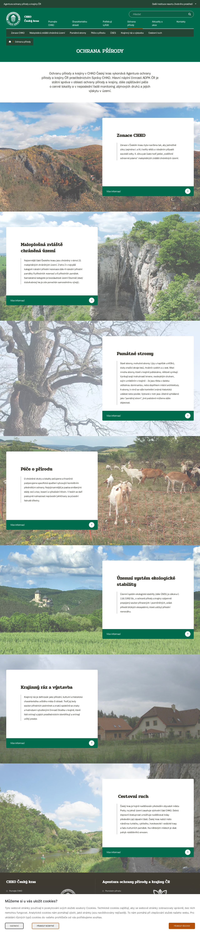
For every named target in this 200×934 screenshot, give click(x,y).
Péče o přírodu (98, 32)
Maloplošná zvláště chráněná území (47, 32)
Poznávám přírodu (113, 891)
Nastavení (14, 926)
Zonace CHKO (18, 32)
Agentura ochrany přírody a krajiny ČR (22, 3)
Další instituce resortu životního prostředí (172, 3)
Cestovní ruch (155, 32)
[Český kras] (10, 41)
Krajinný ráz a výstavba (132, 32)
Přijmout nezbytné (45, 926)
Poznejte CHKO (15, 891)
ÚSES (113, 32)
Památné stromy (78, 32)
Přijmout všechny (182, 926)
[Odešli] (190, 14)
